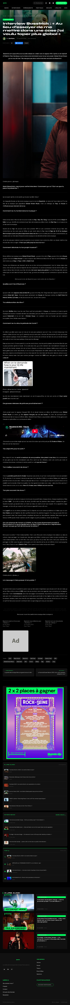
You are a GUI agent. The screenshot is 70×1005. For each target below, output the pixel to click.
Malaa (37, 661)
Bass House (17, 658)
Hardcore (39, 974)
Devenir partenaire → (45, 984)
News (6, 8)
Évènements (28, 8)
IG (4, 969)
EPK (55, 658)
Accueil (4, 16)
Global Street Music (9, 661)
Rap (42, 661)
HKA (29, 412)
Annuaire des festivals (9, 992)
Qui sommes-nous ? (8, 983)
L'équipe (5, 986)
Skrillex (48, 661)
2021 (10, 658)
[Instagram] (46, 3)
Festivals (39, 8)
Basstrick (25, 658)
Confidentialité (64, 1002)
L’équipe (58, 8)
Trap (54, 661)
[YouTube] (53, 3)
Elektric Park (48, 658)
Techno (39, 962)
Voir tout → (61, 814)
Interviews (16, 8)
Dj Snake (40, 658)
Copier (26, 43)
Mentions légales (55, 1002)
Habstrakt (19, 661)
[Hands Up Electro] (5, 3)
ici (52, 614)
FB (8, 969)
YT (11, 969)
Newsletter (61, 3)
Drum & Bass (40, 971)
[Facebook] (49, 3)
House (31, 661)
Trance (38, 968)
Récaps (49, 8)
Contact (5, 989)
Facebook (19, 43)
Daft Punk (32, 658)
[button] (5, 3)
